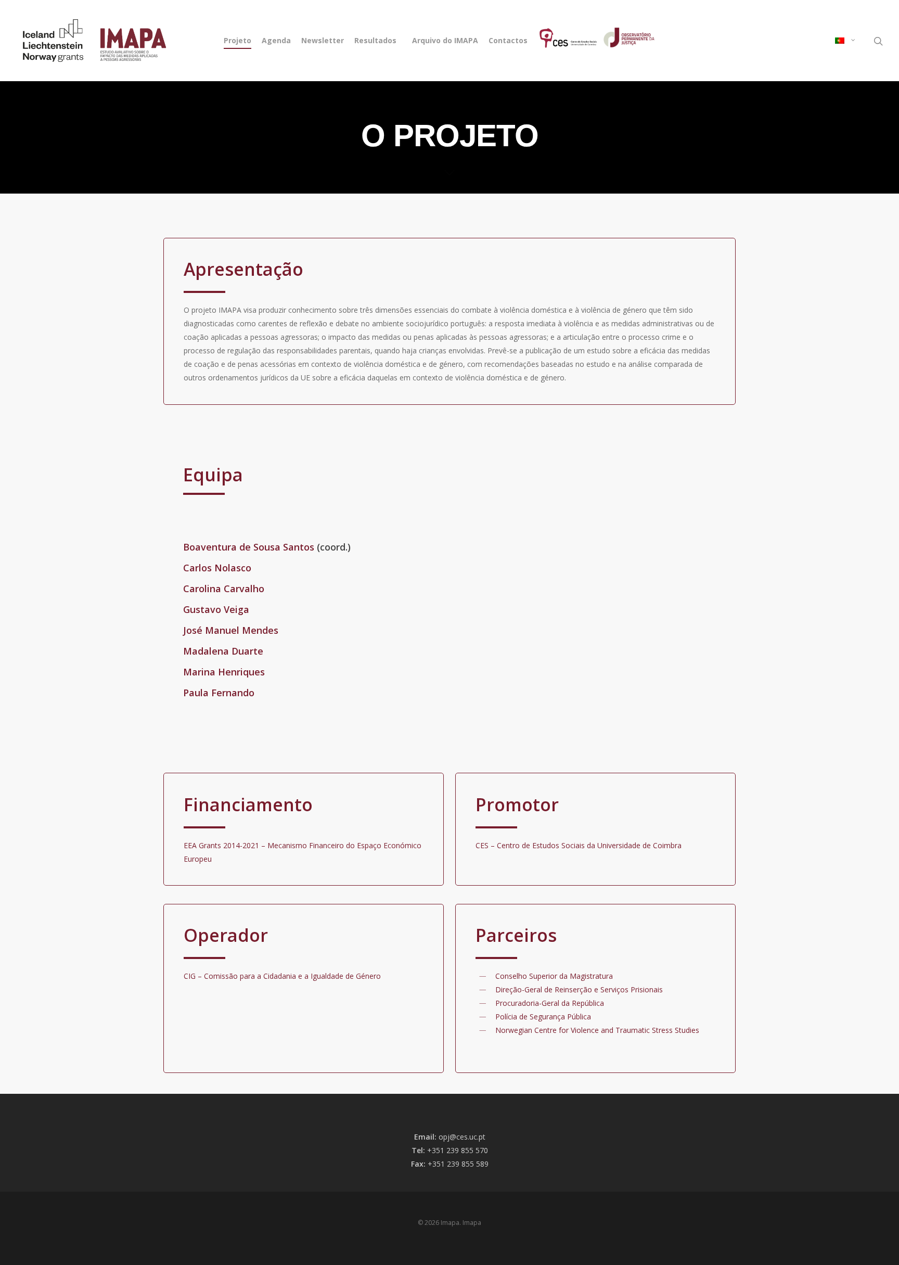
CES (541, 40)
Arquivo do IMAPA (445, 40)
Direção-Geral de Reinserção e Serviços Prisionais (579, 989)
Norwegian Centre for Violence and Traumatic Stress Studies (597, 1030)
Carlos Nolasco (217, 567)
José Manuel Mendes (230, 630)
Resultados (375, 40)
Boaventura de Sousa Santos (248, 547)
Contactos (508, 40)
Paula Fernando (218, 692)
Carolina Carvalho (223, 588)
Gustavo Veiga (216, 609)
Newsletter (322, 40)
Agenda (276, 40)
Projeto (237, 40)
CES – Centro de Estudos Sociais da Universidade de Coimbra (579, 845)
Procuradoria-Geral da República (549, 1003)
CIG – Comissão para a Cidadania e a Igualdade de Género (282, 976)
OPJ (614, 40)
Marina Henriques (224, 672)
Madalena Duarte (223, 651)
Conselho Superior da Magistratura (554, 976)
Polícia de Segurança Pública (543, 1016)
